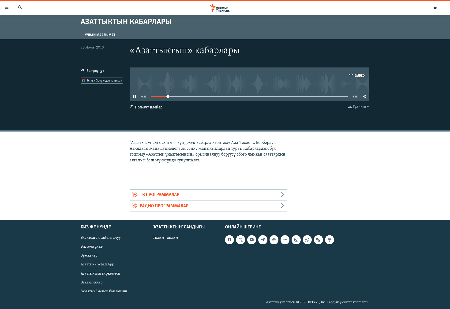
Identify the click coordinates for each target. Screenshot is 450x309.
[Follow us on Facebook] (229, 239)
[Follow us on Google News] (274, 239)
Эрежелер (89, 255)
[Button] (92, 71)
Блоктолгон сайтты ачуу (101, 238)
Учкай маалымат (100, 35)
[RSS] (318, 239)
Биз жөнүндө (92, 247)
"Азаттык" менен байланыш (104, 291)
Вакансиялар (92, 282)
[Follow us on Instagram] (296, 239)
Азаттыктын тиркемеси (100, 273)
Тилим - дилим (165, 238)
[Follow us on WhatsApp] (307, 239)
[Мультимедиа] (435, 8)
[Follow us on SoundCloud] (285, 239)
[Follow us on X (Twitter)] (240, 239)
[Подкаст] (329, 239)
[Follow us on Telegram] (262, 239)
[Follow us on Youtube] (251, 239)
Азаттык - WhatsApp (97, 264)
